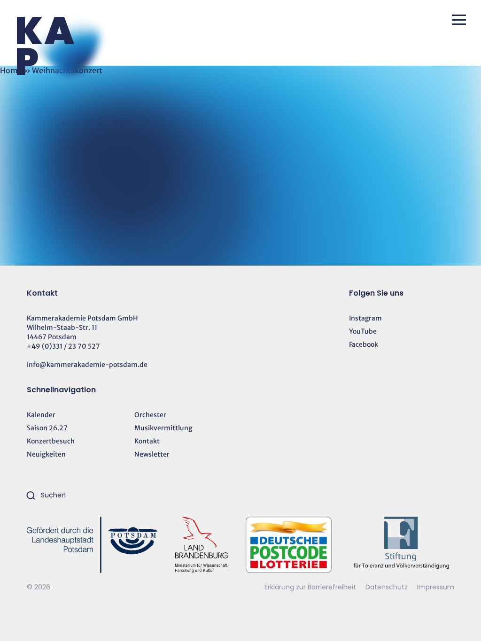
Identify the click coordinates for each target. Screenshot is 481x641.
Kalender (41, 415)
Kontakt (147, 441)
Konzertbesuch (51, 441)
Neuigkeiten (46, 454)
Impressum (435, 587)
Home (11, 70)
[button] (459, 20)
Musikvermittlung (163, 428)
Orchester (150, 415)
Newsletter (152, 454)
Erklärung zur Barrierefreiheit (310, 587)
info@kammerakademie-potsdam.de (87, 364)
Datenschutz (387, 587)
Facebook (363, 344)
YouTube (363, 331)
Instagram (365, 318)
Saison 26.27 (47, 428)
